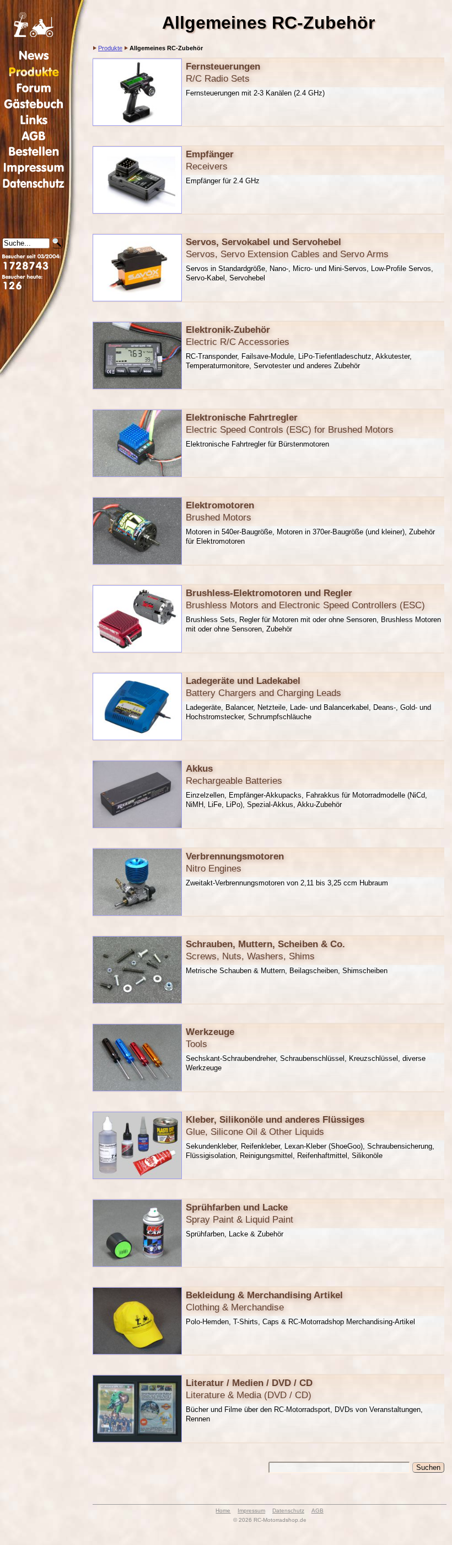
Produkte (110, 48)
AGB (317, 1510)
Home (223, 1510)
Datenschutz (288, 1510)
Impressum (251, 1510)
